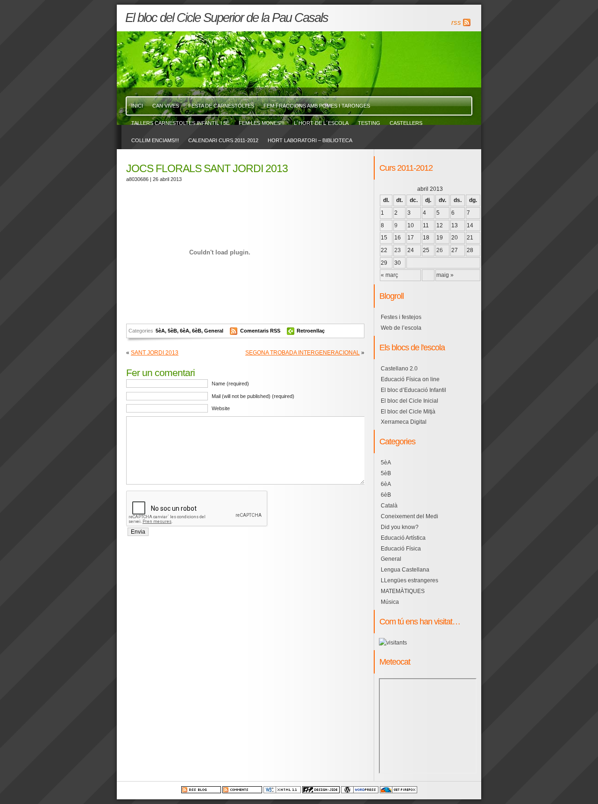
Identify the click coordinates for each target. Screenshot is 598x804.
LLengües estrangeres (409, 580)
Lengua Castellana (405, 569)
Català (389, 505)
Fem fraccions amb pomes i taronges (316, 106)
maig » (445, 275)
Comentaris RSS (261, 330)
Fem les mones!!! (262, 123)
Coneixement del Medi (409, 516)
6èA (184, 330)
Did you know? (400, 527)
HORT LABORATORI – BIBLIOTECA (310, 140)
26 (439, 250)
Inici (137, 106)
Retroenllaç (311, 330)
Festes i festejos (401, 317)
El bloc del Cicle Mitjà (408, 411)
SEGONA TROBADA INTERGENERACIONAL (302, 352)
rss (456, 22)
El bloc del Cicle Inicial (409, 401)
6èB (196, 330)
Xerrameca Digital (404, 422)
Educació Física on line (410, 379)
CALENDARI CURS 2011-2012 (223, 140)
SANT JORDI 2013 (154, 352)
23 (397, 250)
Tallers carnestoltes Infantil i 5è (180, 123)
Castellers (406, 123)
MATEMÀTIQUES (403, 591)
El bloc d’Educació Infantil (413, 390)
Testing (369, 123)
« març (389, 275)
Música (390, 602)
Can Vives (165, 106)
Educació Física (401, 548)
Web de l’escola (401, 328)
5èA (160, 330)
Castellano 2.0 (399, 368)
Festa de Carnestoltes (221, 106)
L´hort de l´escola (321, 123)
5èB (172, 330)
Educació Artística (403, 538)
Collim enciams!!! (155, 140)
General (213, 330)
